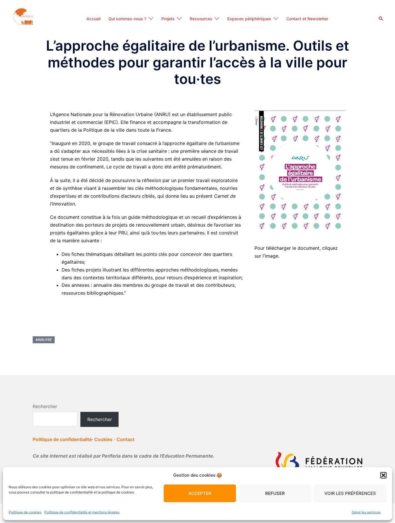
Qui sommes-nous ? (127, 18)
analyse (44, 339)
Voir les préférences (350, 493)
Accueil (93, 18)
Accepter (199, 493)
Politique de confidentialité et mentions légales (81, 512)
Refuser (275, 493)
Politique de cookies (25, 512)
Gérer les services (366, 512)
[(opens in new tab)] (299, 171)
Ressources (201, 18)
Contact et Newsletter (307, 18)
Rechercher (45, 406)
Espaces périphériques (249, 18)
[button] (383, 475)
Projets (168, 18)
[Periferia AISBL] (24, 18)
